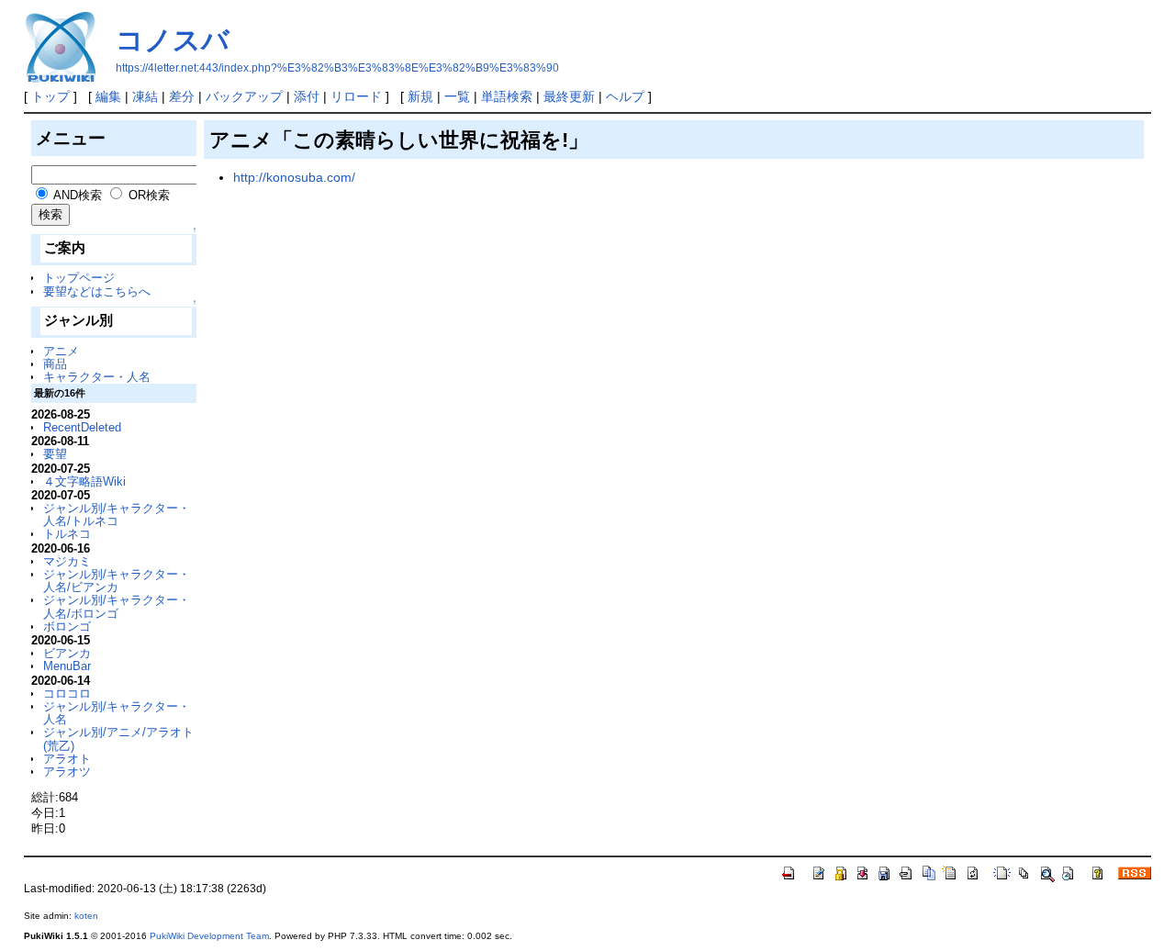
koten (86, 916)
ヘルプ (625, 96)
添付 (306, 96)
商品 (55, 364)
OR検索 (149, 195)
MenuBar (67, 666)
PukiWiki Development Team (209, 936)
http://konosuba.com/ (294, 177)
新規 (420, 96)
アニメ (61, 351)
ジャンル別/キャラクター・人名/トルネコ (116, 514)
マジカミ (67, 561)
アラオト (67, 759)
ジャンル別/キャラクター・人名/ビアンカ (116, 580)
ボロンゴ (67, 626)
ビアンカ (67, 653)
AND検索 (77, 195)
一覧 (457, 96)
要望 (55, 454)
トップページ (79, 278)
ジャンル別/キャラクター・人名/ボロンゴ (116, 606)
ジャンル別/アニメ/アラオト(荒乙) (118, 738)
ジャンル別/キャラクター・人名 (116, 712)
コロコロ (67, 693)
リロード (356, 96)
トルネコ (67, 534)
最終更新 (569, 96)
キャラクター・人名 (97, 377)
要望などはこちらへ (97, 291)
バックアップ (244, 96)
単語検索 (506, 96)
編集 (108, 96)
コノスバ (172, 40)
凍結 (145, 96)
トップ (50, 96)
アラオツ (67, 771)
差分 (182, 96)
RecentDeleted (82, 427)
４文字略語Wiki (84, 481)
